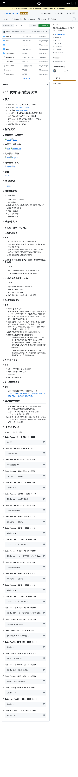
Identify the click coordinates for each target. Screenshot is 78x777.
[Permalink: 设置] (3, 171)
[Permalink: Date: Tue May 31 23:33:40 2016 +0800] (3, 550)
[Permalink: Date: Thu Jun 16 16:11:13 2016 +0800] (3, 437)
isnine (7, 13)
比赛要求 (8, 186)
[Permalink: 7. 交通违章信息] (3, 382)
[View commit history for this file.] (46, 31)
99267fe (34, 31)
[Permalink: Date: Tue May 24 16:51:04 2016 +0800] (3, 676)
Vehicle (14, 13)
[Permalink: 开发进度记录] (3, 427)
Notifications (47, 13)
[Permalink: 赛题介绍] (3, 181)
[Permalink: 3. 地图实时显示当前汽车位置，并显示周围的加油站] (3, 261)
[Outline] (47, 84)
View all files (26, 78)
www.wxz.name (22, 110)
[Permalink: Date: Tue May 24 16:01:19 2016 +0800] (3, 687)
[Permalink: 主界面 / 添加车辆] (3, 144)
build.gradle (10, 66)
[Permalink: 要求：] (3, 237)
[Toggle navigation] (3, 3)
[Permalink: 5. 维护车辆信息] (3, 300)
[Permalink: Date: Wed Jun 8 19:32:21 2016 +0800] (3, 448)
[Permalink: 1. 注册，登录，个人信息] (3, 227)
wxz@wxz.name (22, 107)
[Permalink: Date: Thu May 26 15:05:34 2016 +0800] (3, 642)
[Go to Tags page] (21, 25)
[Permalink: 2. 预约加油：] (3, 232)
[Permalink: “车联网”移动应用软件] (3, 92)
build (7, 49)
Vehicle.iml (9, 61)
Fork (59, 13)
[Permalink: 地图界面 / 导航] (3, 153)
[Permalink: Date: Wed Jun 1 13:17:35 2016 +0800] (3, 482)
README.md (10, 57)
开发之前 (25, 61)
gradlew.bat (10, 74)
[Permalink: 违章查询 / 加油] (3, 162)
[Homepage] (39, 3)
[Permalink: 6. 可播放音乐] (3, 360)
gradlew (8, 70)
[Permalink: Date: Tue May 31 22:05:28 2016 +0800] (3, 619)
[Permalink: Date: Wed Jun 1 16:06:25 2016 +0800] (3, 471)
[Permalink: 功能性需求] (3, 221)
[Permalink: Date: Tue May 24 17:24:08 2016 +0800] (3, 664)
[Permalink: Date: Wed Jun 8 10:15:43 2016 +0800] (3, 459)
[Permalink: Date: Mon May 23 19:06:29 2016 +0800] (3, 710)
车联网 (24, 53)
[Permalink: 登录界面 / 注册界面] (3, 135)
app (7, 45)
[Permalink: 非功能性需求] (3, 401)
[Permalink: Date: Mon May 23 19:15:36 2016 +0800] (3, 699)
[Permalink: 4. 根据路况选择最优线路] (3, 278)
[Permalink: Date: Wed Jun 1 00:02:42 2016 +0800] (3, 493)
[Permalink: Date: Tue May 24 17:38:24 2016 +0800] (3, 653)
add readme (26, 36)
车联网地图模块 (27, 66)
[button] (44, 441)
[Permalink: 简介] (3, 99)
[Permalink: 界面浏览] (3, 129)
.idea (7, 41)
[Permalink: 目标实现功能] (3, 191)
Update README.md (18, 32)
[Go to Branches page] (17, 25)
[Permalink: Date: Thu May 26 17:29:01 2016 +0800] (3, 630)
